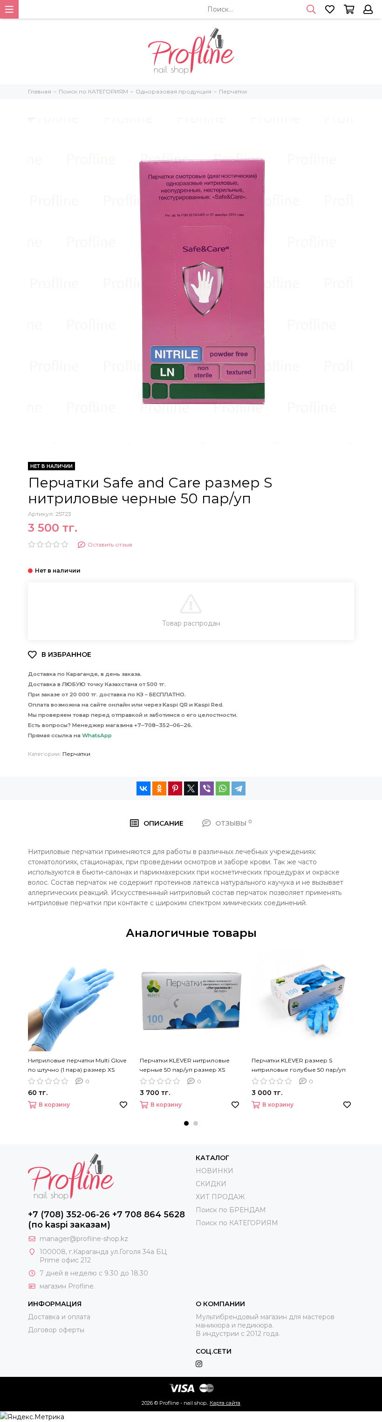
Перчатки (76, 753)
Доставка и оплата (59, 1317)
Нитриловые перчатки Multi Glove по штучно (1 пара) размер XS (77, 1065)
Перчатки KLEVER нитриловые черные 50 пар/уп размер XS (185, 1065)
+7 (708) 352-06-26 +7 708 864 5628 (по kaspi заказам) (106, 1219)
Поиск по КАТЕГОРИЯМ (237, 1223)
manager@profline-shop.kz (84, 1239)
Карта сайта (225, 1403)
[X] (191, 788)
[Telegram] (239, 788)
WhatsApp (97, 735)
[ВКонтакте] (143, 788)
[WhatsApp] (223, 788)
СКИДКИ (211, 1184)
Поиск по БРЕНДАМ (231, 1210)
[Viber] (207, 788)
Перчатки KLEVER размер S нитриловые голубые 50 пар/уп (299, 1065)
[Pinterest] (175, 788)
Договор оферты (56, 1330)
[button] (186, 1123)
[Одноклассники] (159, 788)
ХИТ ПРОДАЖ (220, 1197)
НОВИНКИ (214, 1171)
